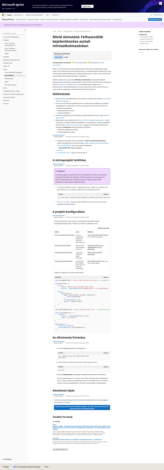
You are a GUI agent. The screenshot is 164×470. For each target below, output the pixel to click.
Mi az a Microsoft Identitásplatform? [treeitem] (10, 44)
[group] (83, 197)
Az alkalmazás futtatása (146, 41)
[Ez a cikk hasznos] (140, 52)
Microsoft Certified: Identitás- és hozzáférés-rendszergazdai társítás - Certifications (77, 439)
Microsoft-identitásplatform (82, 31)
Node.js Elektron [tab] (58, 136)
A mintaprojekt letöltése (146, 37)
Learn (54, 31)
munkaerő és (62, 84)
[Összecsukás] (25, 30)
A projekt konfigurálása (146, 39)
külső (75, 84)
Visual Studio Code (63, 153)
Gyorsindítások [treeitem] (9, 75)
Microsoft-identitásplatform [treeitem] (11, 37)
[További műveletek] (109, 31)
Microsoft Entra (67, 31)
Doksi (59, 31)
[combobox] (13, 33)
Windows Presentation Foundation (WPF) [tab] (77, 136)
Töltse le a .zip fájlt (63, 202)
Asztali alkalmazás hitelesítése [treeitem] (13, 72)
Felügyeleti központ (155, 19)
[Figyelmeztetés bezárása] (160, 3)
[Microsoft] (3, 15)
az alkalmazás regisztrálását (74, 125)
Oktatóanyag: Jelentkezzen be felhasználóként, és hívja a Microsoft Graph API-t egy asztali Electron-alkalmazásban (82, 407)
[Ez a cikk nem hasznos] (142, 52)
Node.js (59, 150)
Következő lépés (144, 43)
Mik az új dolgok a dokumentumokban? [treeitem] (10, 49)
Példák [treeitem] (7, 53)
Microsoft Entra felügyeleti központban (90, 120)
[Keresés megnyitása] (151, 14)
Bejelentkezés (158, 15)
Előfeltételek (143, 34)
